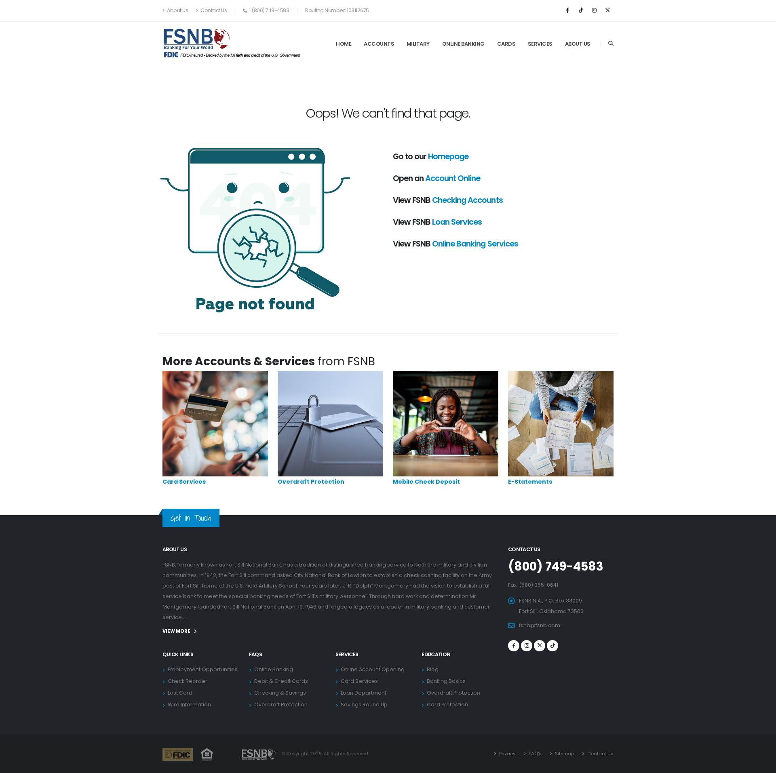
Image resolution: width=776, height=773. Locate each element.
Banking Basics (446, 681)
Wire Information (189, 704)
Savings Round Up (364, 704)
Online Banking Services (475, 243)
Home (343, 44)
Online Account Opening (373, 669)
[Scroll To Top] (762, 764)
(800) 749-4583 (555, 566)
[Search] (611, 43)
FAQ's (534, 753)
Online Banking (463, 44)
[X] (607, 10)
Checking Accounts (467, 200)
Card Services (184, 482)
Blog (433, 669)
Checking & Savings (280, 692)
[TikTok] (580, 10)
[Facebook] (567, 10)
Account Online (452, 178)
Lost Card (180, 692)
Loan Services (457, 221)
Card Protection (447, 704)
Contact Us (213, 10)
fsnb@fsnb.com (539, 625)
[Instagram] (594, 10)
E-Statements (530, 482)
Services (540, 44)
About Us (177, 10)
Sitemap (564, 753)
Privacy (506, 753)
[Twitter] (539, 645)
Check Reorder (187, 681)
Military (418, 44)
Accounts (379, 44)
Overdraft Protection (311, 482)
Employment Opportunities (203, 669)
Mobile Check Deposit (426, 482)
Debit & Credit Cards (281, 681)
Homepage (448, 156)
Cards (506, 44)
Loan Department (363, 692)
